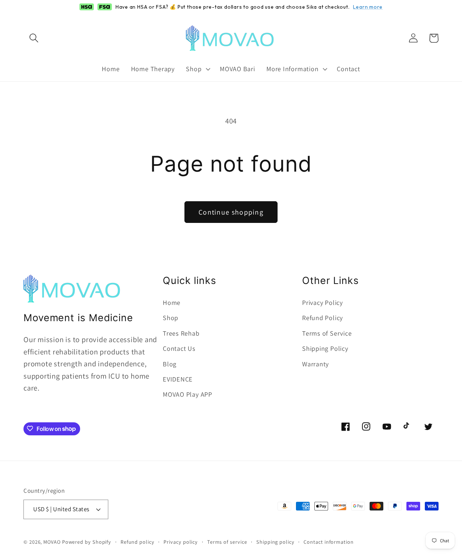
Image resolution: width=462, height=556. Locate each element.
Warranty (315, 363)
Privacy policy (181, 541)
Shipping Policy (325, 348)
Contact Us (179, 348)
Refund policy (137, 541)
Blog (169, 363)
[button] (33, 38)
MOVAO (52, 541)
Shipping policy (275, 541)
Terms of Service (327, 333)
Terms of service (227, 541)
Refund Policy (322, 318)
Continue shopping (231, 212)
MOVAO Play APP (187, 394)
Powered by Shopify (86, 541)
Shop (170, 318)
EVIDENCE (178, 379)
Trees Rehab (181, 333)
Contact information (328, 541)
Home (171, 302)
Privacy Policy (322, 302)
